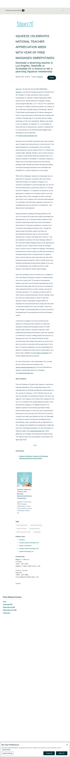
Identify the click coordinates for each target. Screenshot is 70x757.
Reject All (61, 753)
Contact (18, 583)
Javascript (6, 613)
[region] (35, 749)
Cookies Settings (7, 753)
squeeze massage (21, 528)
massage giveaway (34, 528)
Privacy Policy (6, 749)
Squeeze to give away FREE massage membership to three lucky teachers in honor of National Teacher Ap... (24, 507)
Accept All (49, 753)
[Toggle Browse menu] (63, 10)
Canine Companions (42, 353)
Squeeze (40, 77)
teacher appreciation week (23, 532)
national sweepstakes (36, 525)
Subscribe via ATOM (9, 610)
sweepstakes (36, 532)
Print (4, 601)
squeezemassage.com (26, 373)
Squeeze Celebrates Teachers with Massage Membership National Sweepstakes (24, 494)
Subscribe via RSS (9, 607)
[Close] (67, 745)
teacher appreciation (21, 525)
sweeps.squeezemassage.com (27, 136)
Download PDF (8, 604)
